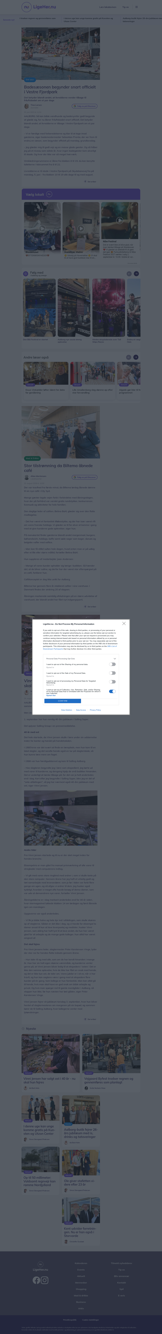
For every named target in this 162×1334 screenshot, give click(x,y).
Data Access (81, 710)
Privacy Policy (95, 710)
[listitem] (81, 658)
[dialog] (81, 667)
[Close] (124, 624)
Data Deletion (66, 710)
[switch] (112, 664)
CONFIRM (62, 701)
